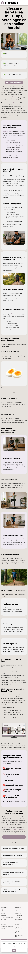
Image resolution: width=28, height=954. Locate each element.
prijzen (3, 910)
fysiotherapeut (7, 209)
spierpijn (5, 98)
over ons (3, 919)
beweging (9, 313)
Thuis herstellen (7, 131)
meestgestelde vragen (7, 917)
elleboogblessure (12, 96)
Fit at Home (12, 115)
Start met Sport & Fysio (14, 82)
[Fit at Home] (9, 2)
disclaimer (18, 913)
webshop (3, 915)
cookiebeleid (18, 917)
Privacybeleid (14, 946)
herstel (15, 103)
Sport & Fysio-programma (18, 829)
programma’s (4, 911)
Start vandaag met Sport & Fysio (14, 837)
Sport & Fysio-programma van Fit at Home (14, 695)
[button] (13, 392)
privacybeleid (18, 915)
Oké (14, 950)
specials (3, 921)
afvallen (3, 913)
